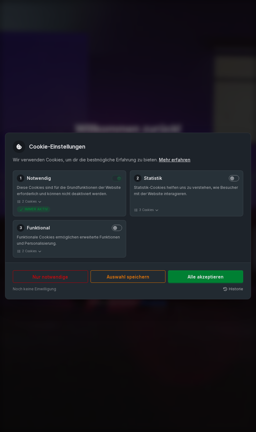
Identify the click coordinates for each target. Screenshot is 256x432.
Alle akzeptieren (206, 276)
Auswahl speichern (128, 276)
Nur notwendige (50, 276)
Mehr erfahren (174, 159)
